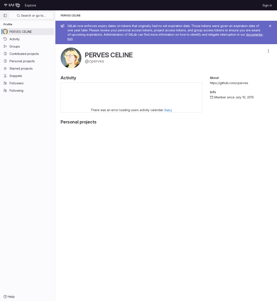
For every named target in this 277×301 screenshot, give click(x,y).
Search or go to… (33, 15)
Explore (30, 5)
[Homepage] (11, 5)
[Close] (270, 26)
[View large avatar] (71, 57)
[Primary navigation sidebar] (5, 15)
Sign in (267, 5)
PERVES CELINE (71, 15)
